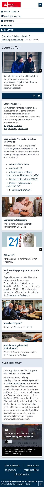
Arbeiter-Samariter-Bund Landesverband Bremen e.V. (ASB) (22, 174)
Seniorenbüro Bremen (19, 189)
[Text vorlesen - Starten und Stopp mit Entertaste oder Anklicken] (34, 95)
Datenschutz (33, 465)
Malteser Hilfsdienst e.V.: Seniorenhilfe (19, 184)
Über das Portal (31, 469)
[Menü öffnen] (40, 5)
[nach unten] (40, 483)
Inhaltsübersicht (22, 474)
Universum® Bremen (16, 383)
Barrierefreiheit (12, 465)
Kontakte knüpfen (12, 323)
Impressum (10, 469)
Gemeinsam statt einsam (15, 220)
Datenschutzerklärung (13, 453)
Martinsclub (14, 168)
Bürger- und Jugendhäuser (16, 128)
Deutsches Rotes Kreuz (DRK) (22, 179)
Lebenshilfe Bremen (18, 164)
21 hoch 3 (8, 255)
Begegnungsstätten (13, 125)
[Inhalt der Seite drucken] (39, 95)
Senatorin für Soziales (17, 295)
